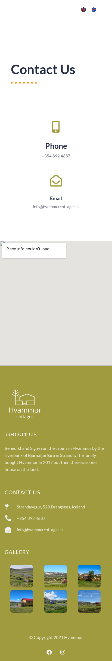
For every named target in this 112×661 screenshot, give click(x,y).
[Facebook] (49, 652)
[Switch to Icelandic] (94, 9)
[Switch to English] (83, 9)
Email (56, 198)
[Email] (56, 181)
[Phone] (56, 127)
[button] (105, 9)
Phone (56, 145)
